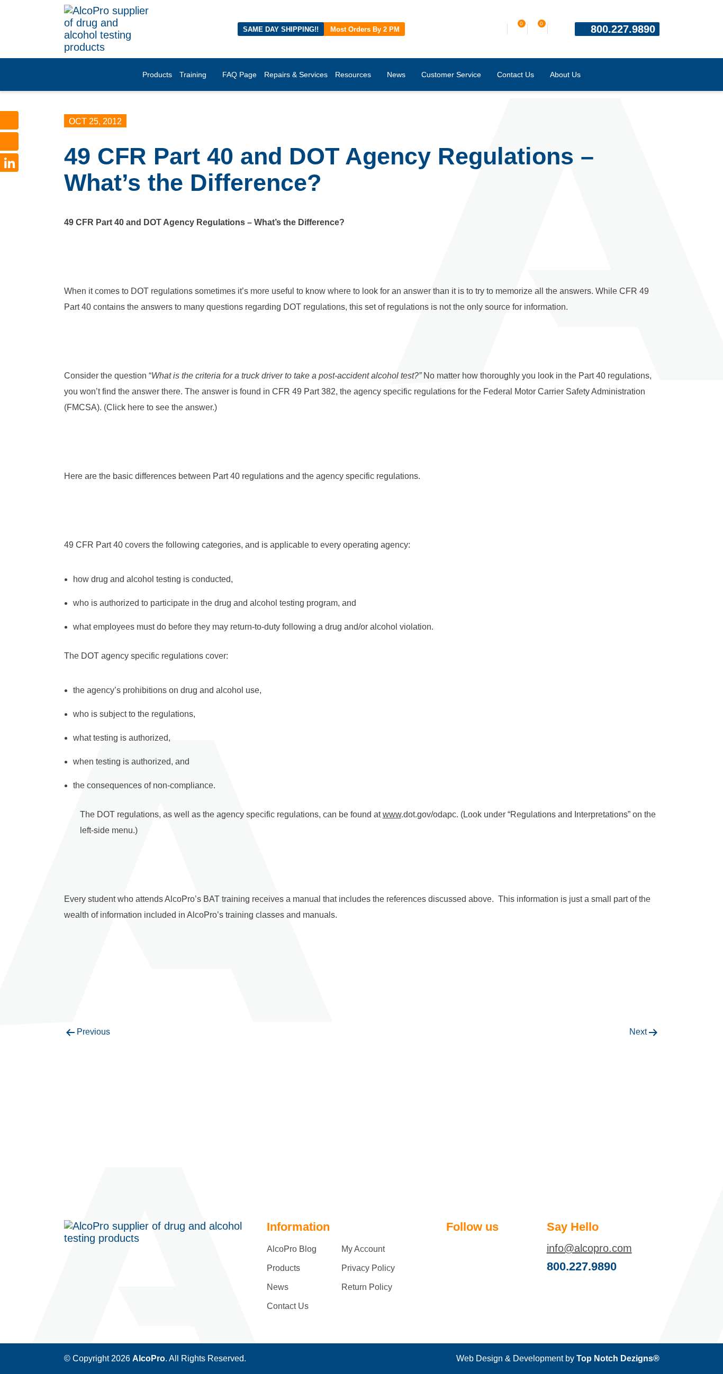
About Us (565, 74)
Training (192, 74)
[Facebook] (9, 120)
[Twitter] (9, 141)
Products (157, 74)
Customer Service (451, 74)
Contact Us (515, 74)
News (396, 74)
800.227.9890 (623, 29)
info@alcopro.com (589, 1248)
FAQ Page (239, 74)
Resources (353, 74)
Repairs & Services (296, 74)
